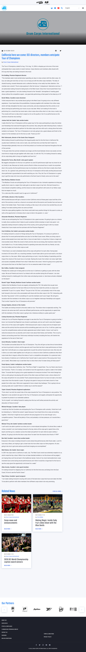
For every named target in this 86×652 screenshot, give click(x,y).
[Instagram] (43, 645)
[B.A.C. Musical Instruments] (61, 609)
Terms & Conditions (49, 634)
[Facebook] (36, 645)
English (67, 8)
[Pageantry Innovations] (13, 609)
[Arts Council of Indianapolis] (73, 609)
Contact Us (4, 632)
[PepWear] (25, 609)
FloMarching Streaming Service (10, 629)
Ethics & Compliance (7, 626)
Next (81, 609)
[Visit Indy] (49, 609)
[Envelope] (50, 645)
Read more (7, 529)
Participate (5, 623)
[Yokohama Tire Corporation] (37, 609)
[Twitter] (40, 645)
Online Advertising (7, 638)
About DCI (4, 620)
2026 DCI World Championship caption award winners (16, 561)
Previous (4, 609)
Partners (4, 635)
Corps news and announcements (10, 522)
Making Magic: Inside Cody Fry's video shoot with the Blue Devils (46, 523)
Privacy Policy (47, 637)
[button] (83, 8)
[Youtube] (46, 645)
